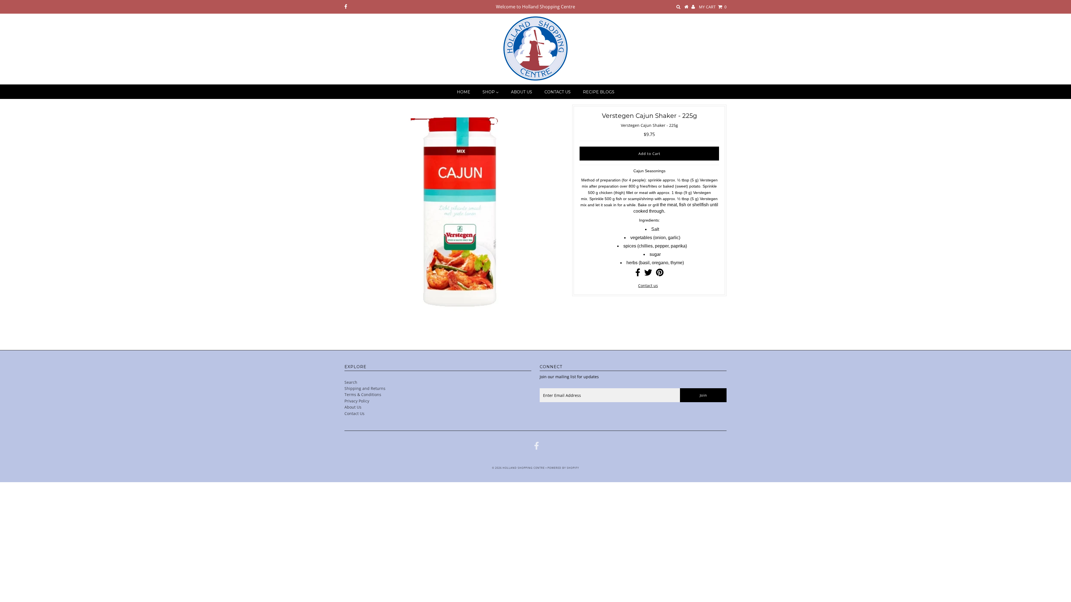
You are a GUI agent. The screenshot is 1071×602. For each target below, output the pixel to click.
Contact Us (354, 413)
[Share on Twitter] (648, 273)
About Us (352, 407)
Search (350, 382)
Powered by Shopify (563, 468)
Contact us (648, 285)
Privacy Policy (356, 401)
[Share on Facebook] (637, 273)
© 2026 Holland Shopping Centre (518, 468)
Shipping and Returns (364, 388)
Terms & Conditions (362, 394)
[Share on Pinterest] (660, 273)
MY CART (713, 6)
